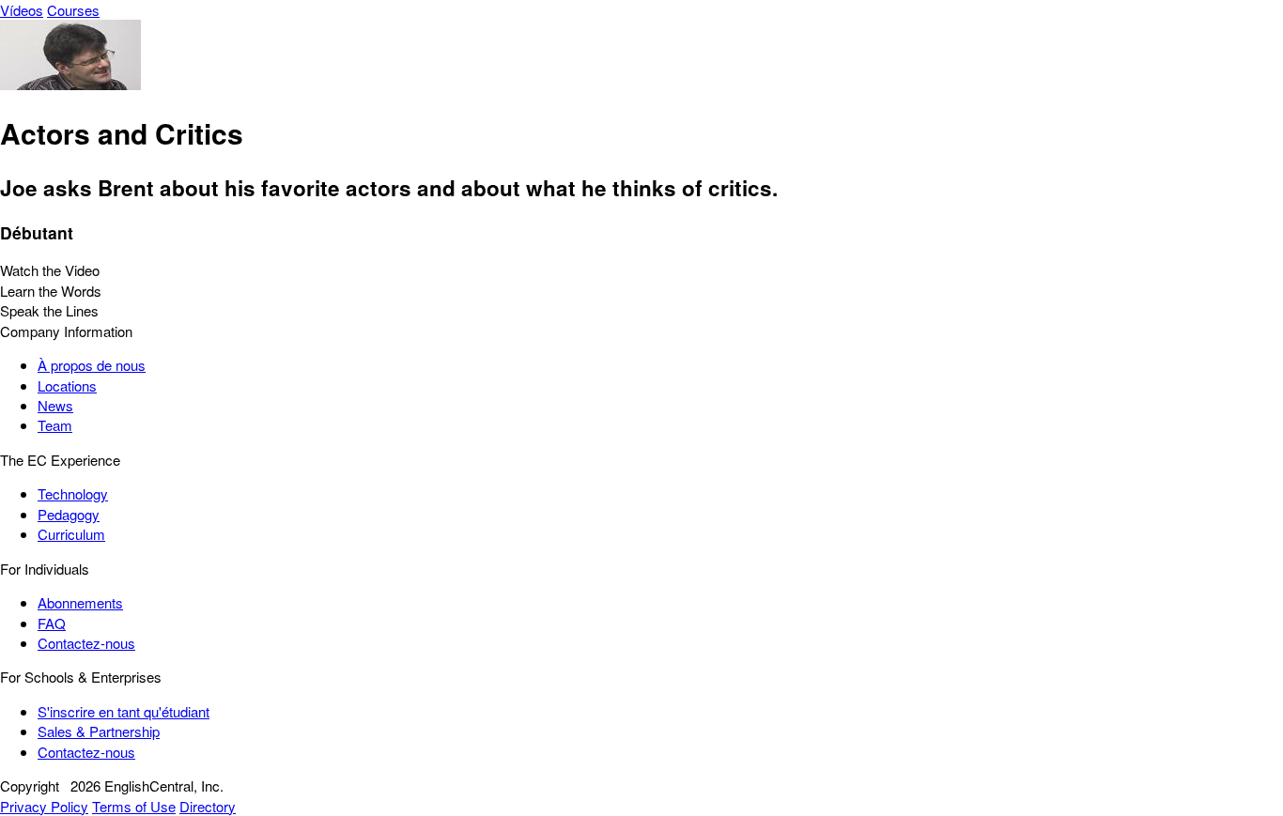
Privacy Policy (44, 806)
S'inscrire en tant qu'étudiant (123, 711)
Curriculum (71, 534)
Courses (73, 10)
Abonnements (80, 602)
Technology (73, 493)
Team (55, 425)
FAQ (52, 623)
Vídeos (21, 10)
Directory (207, 806)
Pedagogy (69, 514)
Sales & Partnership (99, 731)
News (55, 405)
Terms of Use (134, 806)
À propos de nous (92, 365)
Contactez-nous (86, 643)
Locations (67, 385)
